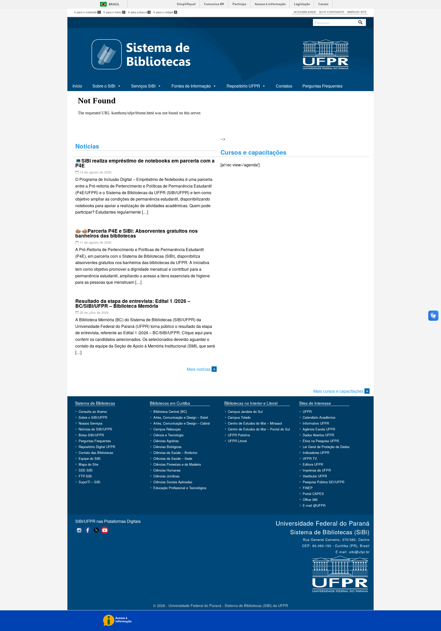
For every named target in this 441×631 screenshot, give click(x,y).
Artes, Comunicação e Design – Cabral (181, 423)
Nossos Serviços (90, 423)
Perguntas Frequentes (322, 86)
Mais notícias (199, 369)
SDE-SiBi (86, 470)
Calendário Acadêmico (319, 417)
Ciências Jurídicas (166, 476)
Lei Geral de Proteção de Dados (326, 446)
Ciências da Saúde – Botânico (175, 452)
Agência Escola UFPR (319, 429)
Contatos (284, 86)
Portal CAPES (313, 493)
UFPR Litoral (237, 440)
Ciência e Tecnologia (168, 434)
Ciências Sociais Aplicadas (172, 481)
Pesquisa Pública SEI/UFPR (323, 481)
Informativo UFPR (316, 423)
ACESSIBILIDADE (305, 12)
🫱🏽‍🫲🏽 (136, 233)
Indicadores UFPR (316, 452)
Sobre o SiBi (103, 86)
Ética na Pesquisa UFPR (321, 440)
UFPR (307, 411)
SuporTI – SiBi (89, 481)
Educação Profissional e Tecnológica (179, 487)
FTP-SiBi (85, 476)
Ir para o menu (114, 12)
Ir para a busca (139, 12)
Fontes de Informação (191, 86)
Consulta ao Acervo (93, 411)
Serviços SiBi (143, 86)
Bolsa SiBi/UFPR (91, 434)
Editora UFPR (313, 464)
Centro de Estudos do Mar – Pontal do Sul (259, 429)
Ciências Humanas (166, 470)
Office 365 (310, 499)
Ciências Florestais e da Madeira (177, 464)
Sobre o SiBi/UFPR (93, 417)
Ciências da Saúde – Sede (172, 458)
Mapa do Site (88, 464)
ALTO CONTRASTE (331, 12)
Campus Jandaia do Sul (245, 411)
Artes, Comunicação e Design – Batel (180, 417)
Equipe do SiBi (90, 458)
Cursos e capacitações (253, 152)
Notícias (87, 146)
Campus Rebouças (167, 429)
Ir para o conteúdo (87, 12)
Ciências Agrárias (166, 440)
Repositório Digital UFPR (97, 446)
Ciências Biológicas (167, 446)
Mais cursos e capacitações (338, 391)
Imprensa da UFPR (317, 470)
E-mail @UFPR (314, 505)
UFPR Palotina (239, 434)
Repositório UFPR (243, 86)
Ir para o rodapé (164, 12)
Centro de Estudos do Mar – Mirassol (255, 423)
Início (77, 86)
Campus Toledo (239, 417)
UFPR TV (310, 458)
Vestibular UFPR (315, 476)
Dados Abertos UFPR (318, 434)
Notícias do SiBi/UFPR (95, 429)
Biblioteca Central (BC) (170, 411)
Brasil (114, 4)
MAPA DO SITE (356, 12)
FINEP (308, 487)
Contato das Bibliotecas (96, 452)
